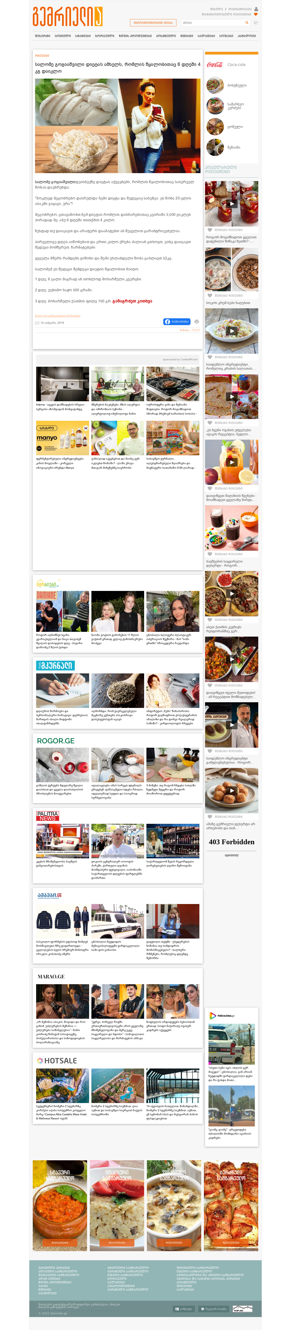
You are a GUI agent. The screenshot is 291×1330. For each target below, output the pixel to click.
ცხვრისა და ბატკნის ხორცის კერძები (208, 1278)
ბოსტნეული (186, 1282)
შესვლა (216, 9)
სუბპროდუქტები (121, 1286)
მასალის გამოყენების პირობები (57, 315)
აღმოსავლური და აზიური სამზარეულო (210, 1275)
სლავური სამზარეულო (58, 1271)
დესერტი (184, 1286)
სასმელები (47, 1293)
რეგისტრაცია (240, 9)
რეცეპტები (60, 1242)
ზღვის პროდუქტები (54, 1282)
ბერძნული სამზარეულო (128, 1271)
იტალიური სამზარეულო (128, 1267)
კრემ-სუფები (49, 1278)
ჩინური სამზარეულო (125, 1275)
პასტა (43, 1286)
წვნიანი (44, 1289)
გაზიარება (180, 321)
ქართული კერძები (54, 1267)
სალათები (116, 1282)
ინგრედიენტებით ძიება (153, 23)
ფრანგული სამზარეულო (198, 1267)
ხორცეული (117, 1278)
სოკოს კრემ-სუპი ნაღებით (228, 303)
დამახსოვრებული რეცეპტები (226, 14)
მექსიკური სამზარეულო (58, 1275)
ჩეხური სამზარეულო (194, 1271)
